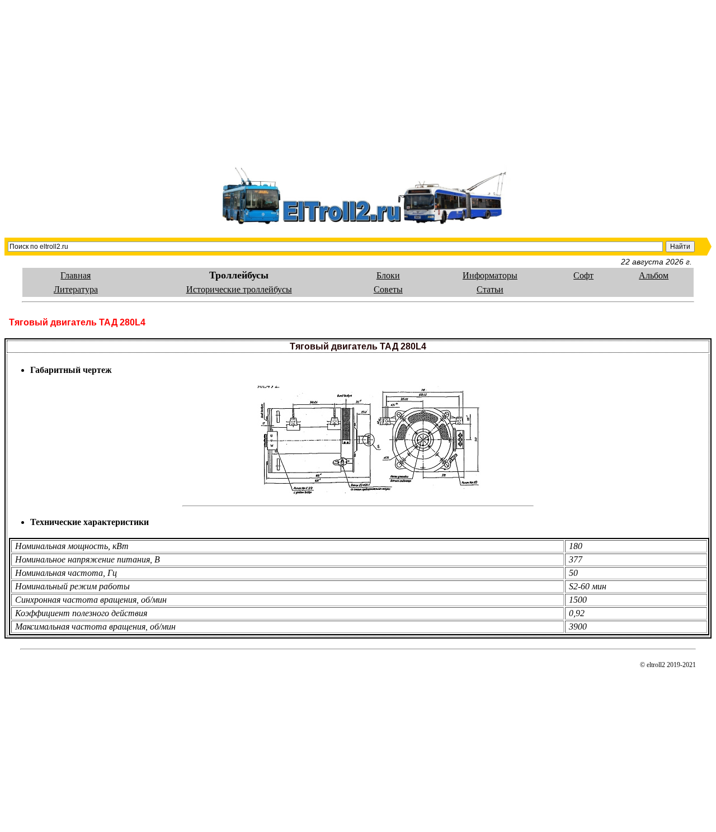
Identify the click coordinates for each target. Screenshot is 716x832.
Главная (75, 275)
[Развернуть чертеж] (369, 438)
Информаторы (490, 275)
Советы (388, 289)
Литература (76, 289)
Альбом (653, 275)
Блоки (388, 275)
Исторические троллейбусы (239, 289)
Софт (583, 275)
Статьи (490, 289)
